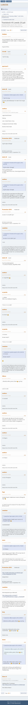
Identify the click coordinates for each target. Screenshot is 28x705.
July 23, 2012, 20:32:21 (6, 181)
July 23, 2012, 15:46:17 (6, 68)
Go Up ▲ (19, 702)
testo (3, 540)
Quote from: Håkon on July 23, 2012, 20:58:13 (13, 618)
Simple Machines (17, 703)
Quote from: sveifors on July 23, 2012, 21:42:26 (13, 546)
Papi (3, 492)
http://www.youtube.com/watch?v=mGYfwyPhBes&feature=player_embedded (13, 596)
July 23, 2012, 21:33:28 (6, 435)
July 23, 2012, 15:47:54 (6, 91)
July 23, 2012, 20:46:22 (6, 311)
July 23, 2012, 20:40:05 (6, 274)
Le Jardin (4, 292)
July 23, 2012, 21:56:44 (6, 542)
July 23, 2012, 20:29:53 (6, 159)
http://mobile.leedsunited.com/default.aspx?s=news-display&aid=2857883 (12, 573)
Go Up (2, 693)
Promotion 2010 (5, 17)
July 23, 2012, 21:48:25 (6, 512)
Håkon (4, 376)
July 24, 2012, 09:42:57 (6, 614)
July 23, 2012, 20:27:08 (6, 140)
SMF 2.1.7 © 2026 (10, 703)
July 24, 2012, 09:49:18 (6, 642)
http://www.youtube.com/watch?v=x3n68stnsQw (13, 684)
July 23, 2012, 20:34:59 (6, 211)
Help (8, 702)
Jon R (8, 16)
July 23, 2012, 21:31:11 (6, 415)
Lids (19, 16)
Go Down (3, 30)
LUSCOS (4, 5)
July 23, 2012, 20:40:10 (6, 294)
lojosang (11, 16)
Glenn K (4, 676)
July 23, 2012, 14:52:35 (6, 36)
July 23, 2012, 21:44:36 (6, 474)
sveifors (4, 108)
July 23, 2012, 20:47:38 (6, 348)
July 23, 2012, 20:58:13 (6, 378)
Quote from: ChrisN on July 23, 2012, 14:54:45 (13, 95)
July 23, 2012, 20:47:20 (6, 331)
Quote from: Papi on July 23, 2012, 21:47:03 (13, 516)
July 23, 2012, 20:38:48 (6, 230)
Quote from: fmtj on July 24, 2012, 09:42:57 (13, 645)
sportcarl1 (5, 66)
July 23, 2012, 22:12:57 (6, 569)
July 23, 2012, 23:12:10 (6, 589)
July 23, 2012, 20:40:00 (6, 260)
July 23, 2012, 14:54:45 (6, 53)
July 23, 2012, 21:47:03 (6, 494)
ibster (4, 639)
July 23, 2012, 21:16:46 (6, 395)
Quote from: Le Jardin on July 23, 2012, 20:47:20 (14, 352)
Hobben (4, 34)
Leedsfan (5, 228)
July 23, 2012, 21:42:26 (6, 454)
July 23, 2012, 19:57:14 (6, 110)
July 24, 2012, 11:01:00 (6, 678)
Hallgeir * (16, 16)
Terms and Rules (13, 702)
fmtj (3, 612)
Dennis (21, 16)
